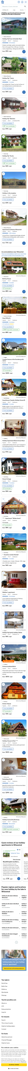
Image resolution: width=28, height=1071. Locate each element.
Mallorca (4, 989)
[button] (26, 2)
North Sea (4, 983)
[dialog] (14, 1058)
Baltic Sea (4, 986)
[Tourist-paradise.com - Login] (22, 2)
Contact (3, 1029)
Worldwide (4, 992)
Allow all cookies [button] (14, 1064)
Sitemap (3, 995)
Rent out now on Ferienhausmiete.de (14, 968)
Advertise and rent (6, 1037)
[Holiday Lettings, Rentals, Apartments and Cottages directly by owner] (2, 2)
